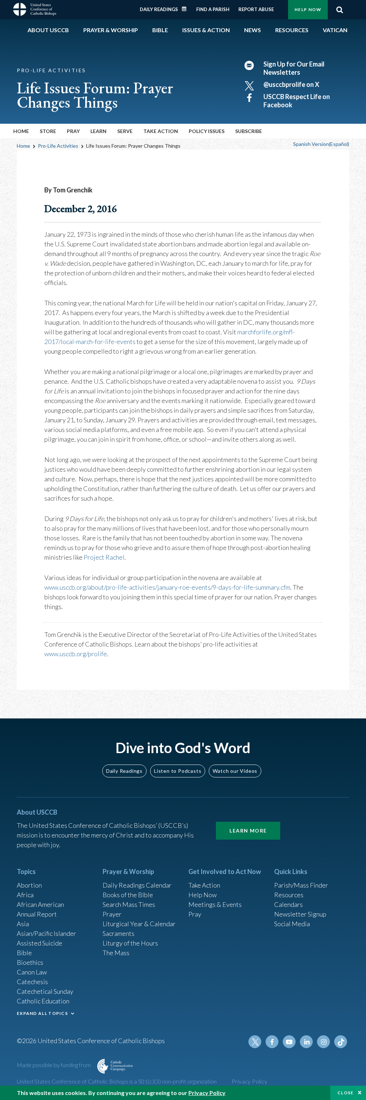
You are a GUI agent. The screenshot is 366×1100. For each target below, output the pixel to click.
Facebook (272, 1041)
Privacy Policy (250, 1081)
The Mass (116, 953)
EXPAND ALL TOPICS (42, 1013)
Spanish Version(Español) (321, 144)
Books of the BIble (128, 895)
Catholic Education (43, 1001)
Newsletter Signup (300, 914)
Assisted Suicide (39, 943)
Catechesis (32, 982)
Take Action (204, 885)
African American (40, 904)
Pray (194, 914)
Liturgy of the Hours (130, 943)
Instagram (323, 1041)
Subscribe (248, 131)
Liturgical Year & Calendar (139, 924)
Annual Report (37, 914)
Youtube (289, 1041)
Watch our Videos (235, 771)
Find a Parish (212, 9)
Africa (25, 895)
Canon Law (32, 972)
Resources (288, 895)
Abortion (29, 885)
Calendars (288, 904)
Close (345, 1092)
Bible (24, 953)
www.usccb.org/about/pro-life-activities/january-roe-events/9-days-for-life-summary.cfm (167, 587)
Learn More (248, 831)
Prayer (112, 914)
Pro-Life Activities (58, 146)
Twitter (254, 1041)
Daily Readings (159, 9)
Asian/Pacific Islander (46, 933)
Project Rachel (104, 557)
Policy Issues (206, 131)
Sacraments (118, 933)
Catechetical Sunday (45, 991)
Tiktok (340, 1041)
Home (21, 131)
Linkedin (306, 1041)
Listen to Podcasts (177, 771)
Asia (23, 924)
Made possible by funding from (54, 1064)
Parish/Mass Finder (301, 885)
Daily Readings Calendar (186, 9)
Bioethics (30, 962)
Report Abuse (256, 9)
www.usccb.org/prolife (75, 654)
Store (48, 131)
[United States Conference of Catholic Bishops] (34, 8)
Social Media (292, 924)
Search (339, 9)
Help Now (308, 9)
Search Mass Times (129, 904)
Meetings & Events (215, 904)
